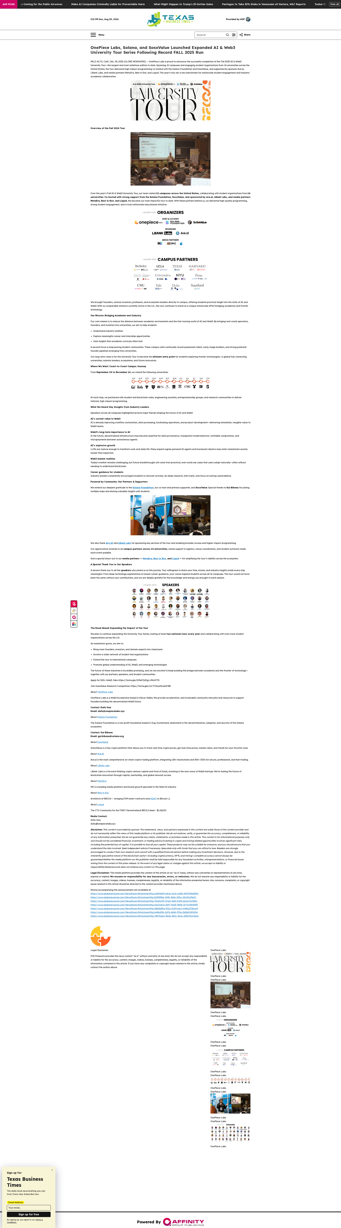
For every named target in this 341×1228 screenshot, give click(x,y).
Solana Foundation (107, 717)
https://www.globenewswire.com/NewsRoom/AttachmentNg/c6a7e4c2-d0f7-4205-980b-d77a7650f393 (144, 904)
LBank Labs (103, 765)
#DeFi (153, 798)
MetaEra (101, 781)
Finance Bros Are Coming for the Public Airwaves (32, 4)
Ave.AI (100, 753)
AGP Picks (9, 4)
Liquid (100, 804)
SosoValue (102, 742)
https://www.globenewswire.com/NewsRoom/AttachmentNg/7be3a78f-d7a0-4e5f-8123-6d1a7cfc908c (144, 901)
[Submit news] (74, 604)
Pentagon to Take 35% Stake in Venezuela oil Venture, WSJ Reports (264, 4)
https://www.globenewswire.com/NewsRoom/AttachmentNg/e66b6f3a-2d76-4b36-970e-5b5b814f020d (144, 912)
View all (334, 4)
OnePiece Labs (105, 692)
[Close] (52, 1170)
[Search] (227, 35)
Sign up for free (29, 1214)
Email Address (15, 1202)
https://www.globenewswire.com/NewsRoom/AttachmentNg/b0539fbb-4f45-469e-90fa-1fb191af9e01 (143, 897)
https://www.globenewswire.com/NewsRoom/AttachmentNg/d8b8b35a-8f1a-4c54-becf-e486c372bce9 (144, 908)
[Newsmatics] (74, 624)
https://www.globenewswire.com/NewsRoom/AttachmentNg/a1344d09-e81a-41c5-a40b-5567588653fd (144, 893)
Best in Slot (103, 792)
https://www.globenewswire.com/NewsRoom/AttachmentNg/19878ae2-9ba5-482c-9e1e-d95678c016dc (145, 916)
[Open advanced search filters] (234, 35)
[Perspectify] (74, 610)
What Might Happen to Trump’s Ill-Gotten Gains (183, 4)
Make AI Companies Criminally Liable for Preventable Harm (108, 4)
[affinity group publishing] (74, 617)
